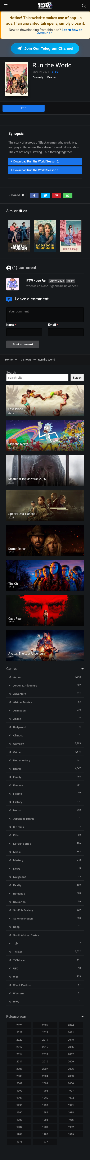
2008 (19, 1068)
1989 (45, 1112)
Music (17, 852)
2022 (45, 1032)
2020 (19, 1039)
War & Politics (22, 985)
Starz (55, 71)
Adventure (19, 693)
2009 (71, 1061)
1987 (19, 1119)
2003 (71, 1076)
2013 (45, 1054)
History (17, 802)
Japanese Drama (23, 818)
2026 (19, 1025)
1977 (45, 1141)
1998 (45, 1090)
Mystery (18, 860)
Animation (19, 710)
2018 (71, 1039)
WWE (16, 1001)
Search (11, 372)
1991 (71, 1105)
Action (17, 677)
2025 (45, 1025)
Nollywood (19, 877)
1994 (71, 1097)
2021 (71, 1032)
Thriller (17, 951)
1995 (45, 1097)
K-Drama (18, 827)
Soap (16, 926)
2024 (71, 1025)
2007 (45, 1068)
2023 (19, 1032)
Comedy (37, 77)
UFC (15, 968)
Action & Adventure (25, 685)
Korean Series (22, 843)
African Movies (22, 702)
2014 (19, 1054)
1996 (19, 1097)
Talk (15, 943)
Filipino (17, 793)
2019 (45, 1039)
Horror (17, 810)
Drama (51, 77)
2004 (45, 1076)
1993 (19, 1105)
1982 (71, 1127)
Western (18, 993)
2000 (71, 1083)
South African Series (26, 935)
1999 (19, 1090)
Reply (70, 280)
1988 (71, 1112)
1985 (71, 1119)
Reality (17, 885)
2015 (71, 1046)
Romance (19, 893)
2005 (19, 1076)
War (15, 976)
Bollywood (19, 727)
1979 (71, 1134)
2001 (45, 1083)
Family (17, 777)
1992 (45, 1105)
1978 (19, 1141)
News (16, 868)
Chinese (18, 735)
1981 (19, 1134)
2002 (19, 1083)
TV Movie (19, 960)
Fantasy (18, 785)
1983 (45, 1127)
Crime (17, 752)
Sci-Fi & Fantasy (23, 910)
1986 (45, 1119)
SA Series (19, 901)
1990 (19, 1112)
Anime (17, 718)
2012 (71, 1054)
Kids (16, 835)
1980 (45, 1134)
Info (23, 108)
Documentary (21, 760)
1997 (71, 1090)
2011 (19, 1061)
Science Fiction (23, 918)
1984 (19, 1127)
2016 (45, 1046)
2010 (45, 1061)
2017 (19, 1046)
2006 (71, 1068)
